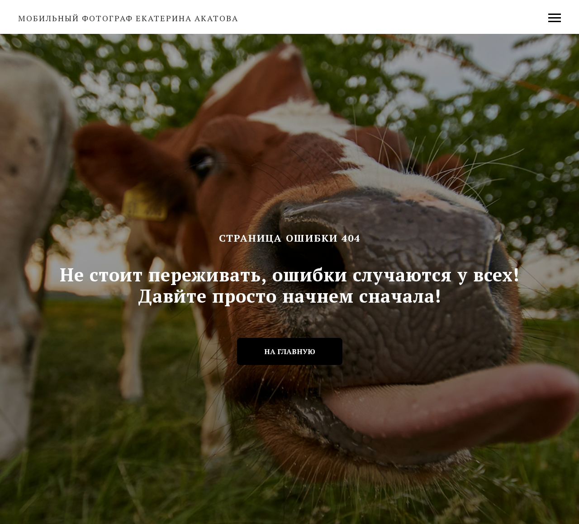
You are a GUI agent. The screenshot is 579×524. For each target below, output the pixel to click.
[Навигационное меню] (554, 18)
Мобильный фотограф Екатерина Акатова (128, 18)
